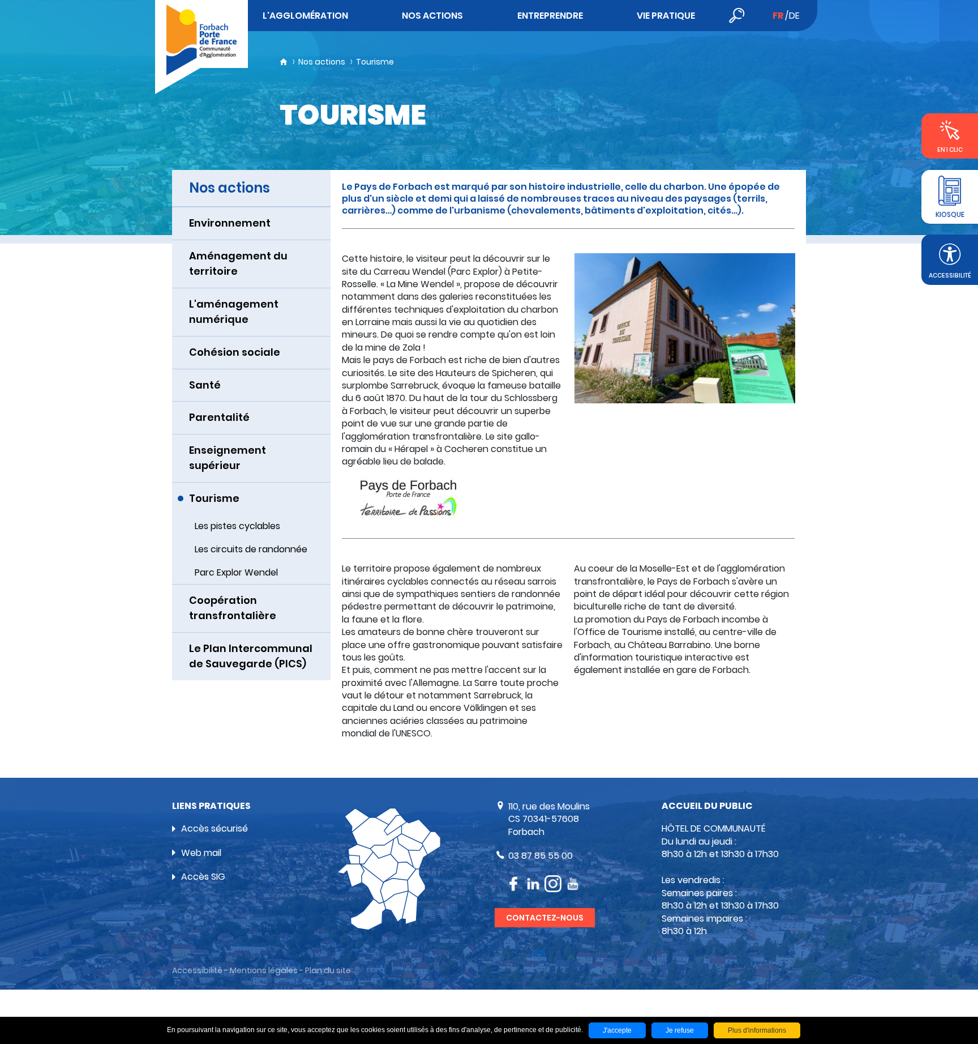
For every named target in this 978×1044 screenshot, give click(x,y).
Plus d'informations (757, 1030)
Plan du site (328, 970)
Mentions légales (264, 970)
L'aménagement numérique (233, 311)
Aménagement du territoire (238, 263)
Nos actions (321, 61)
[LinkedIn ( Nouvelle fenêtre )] (533, 884)
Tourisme (214, 498)
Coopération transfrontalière (232, 608)
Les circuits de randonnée (251, 549)
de (794, 15)
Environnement (230, 223)
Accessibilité (197, 970)
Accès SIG (203, 876)
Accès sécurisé (214, 828)
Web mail (201, 852)
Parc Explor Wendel (236, 572)
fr (778, 15)
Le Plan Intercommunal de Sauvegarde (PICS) (250, 656)
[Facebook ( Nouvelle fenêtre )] (513, 883)
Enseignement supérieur (227, 457)
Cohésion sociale (234, 352)
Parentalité (219, 417)
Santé (205, 385)
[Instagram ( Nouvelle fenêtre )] (552, 883)
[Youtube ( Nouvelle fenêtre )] (572, 883)
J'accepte (617, 1030)
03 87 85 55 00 (540, 855)
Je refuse (680, 1030)
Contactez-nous (545, 917)
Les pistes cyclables (237, 525)
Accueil (284, 61)
